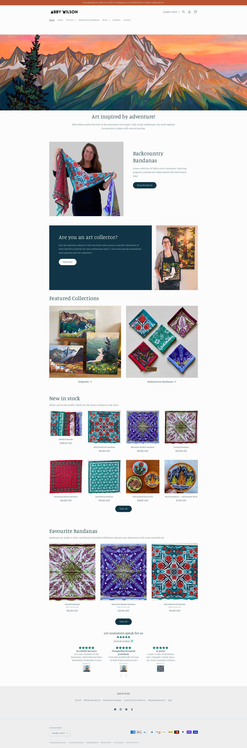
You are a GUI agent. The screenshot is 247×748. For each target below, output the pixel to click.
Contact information (76, 742)
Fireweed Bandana (181, 447)
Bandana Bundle (66, 439)
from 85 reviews (122, 641)
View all (123, 508)
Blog (170, 700)
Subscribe (67, 262)
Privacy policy (119, 742)
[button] (71, 20)
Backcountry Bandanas (160, 381)
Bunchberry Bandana (104, 497)
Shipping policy (92, 742)
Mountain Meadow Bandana (143, 447)
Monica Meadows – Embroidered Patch (181, 497)
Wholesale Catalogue (112, 700)
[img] (123, 637)
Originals (83, 381)
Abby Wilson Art (60, 742)
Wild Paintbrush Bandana (104, 447)
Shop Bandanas (144, 185)
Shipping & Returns (156, 700)
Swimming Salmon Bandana (66, 497)
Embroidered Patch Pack (143, 497)
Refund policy (106, 742)
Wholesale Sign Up (92, 700)
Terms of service (132, 742)
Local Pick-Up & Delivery (134, 700)
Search (78, 700)
